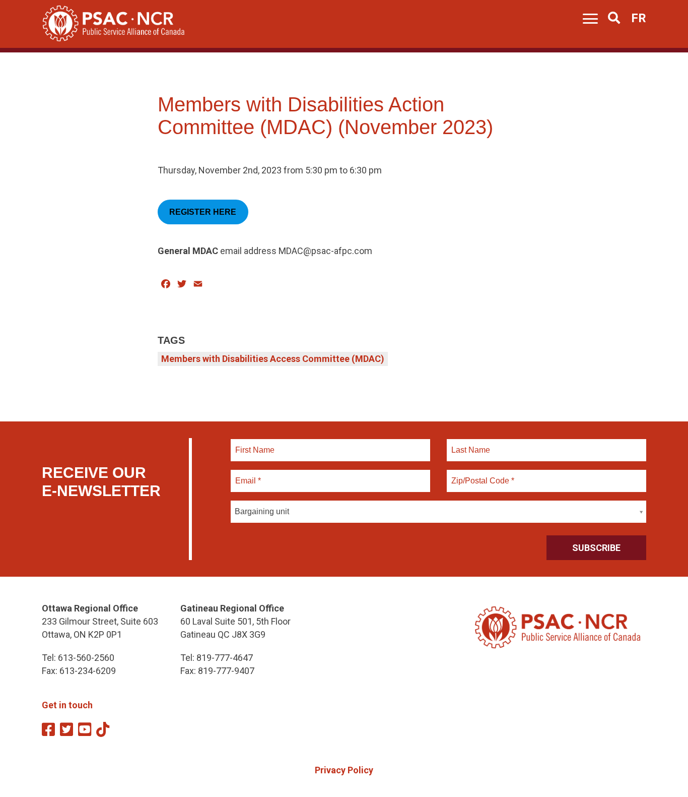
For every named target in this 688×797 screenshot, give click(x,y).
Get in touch (67, 705)
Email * (247, 475)
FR (638, 18)
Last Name (469, 444)
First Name (254, 444)
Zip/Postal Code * (481, 475)
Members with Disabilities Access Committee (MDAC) (272, 358)
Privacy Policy (344, 770)
